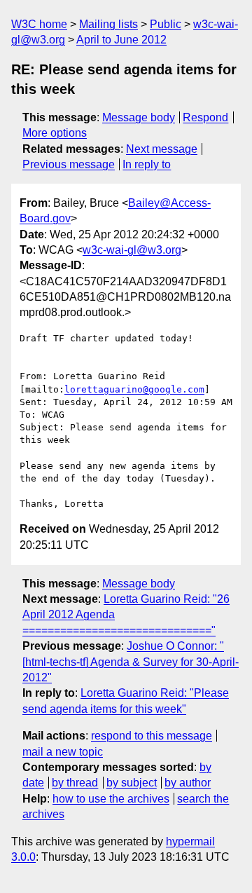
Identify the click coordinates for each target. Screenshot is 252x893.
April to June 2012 (121, 40)
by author (187, 783)
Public (165, 24)
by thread (75, 783)
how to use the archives (110, 799)
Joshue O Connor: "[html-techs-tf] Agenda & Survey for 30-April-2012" (130, 661)
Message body (138, 117)
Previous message (68, 164)
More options (54, 133)
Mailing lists (108, 24)
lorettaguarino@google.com (134, 389)
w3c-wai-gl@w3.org (132, 250)
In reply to (146, 164)
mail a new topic (62, 752)
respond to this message (151, 736)
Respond (205, 117)
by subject (131, 783)
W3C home (39, 24)
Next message (161, 149)
